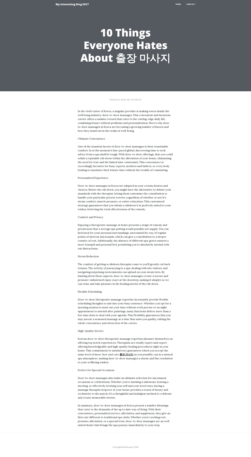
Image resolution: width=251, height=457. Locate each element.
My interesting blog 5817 (72, 4)
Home (178, 4)
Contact (190, 4)
